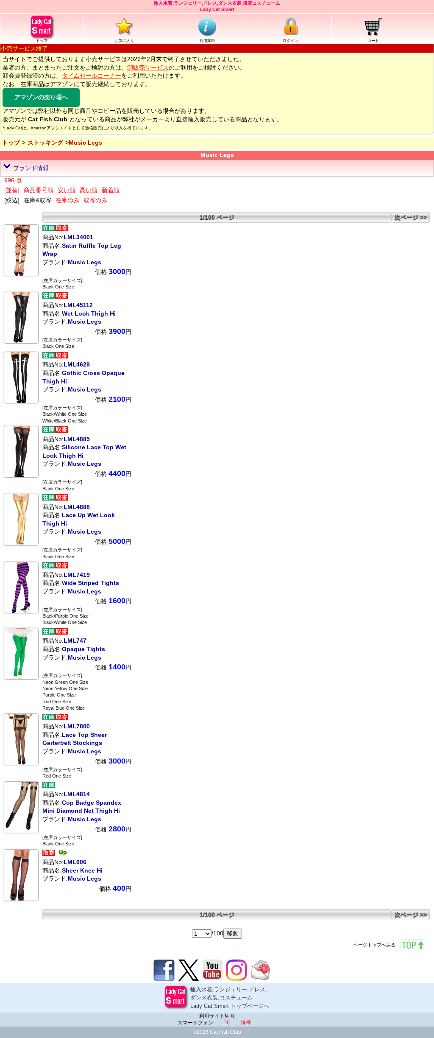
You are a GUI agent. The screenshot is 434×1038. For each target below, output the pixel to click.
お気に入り (124, 41)
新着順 (111, 190)
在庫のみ (67, 200)
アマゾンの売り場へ (41, 97)
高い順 (88, 190)
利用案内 (207, 41)
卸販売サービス (148, 67)
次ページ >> (411, 217)
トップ (41, 41)
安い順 (66, 190)
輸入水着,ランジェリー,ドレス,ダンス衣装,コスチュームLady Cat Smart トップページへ (229, 997)
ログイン (290, 41)
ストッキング (45, 142)
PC (227, 1023)
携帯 (246, 1023)
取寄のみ (95, 200)
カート (373, 41)
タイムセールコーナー (91, 75)
